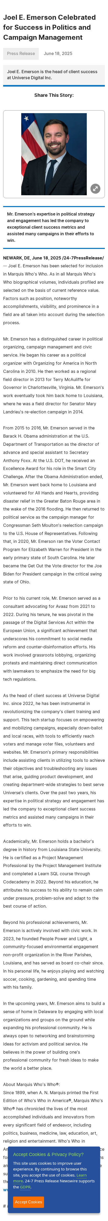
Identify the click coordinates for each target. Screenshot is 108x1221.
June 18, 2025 (58, 54)
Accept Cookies (28, 1202)
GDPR (25, 1186)
